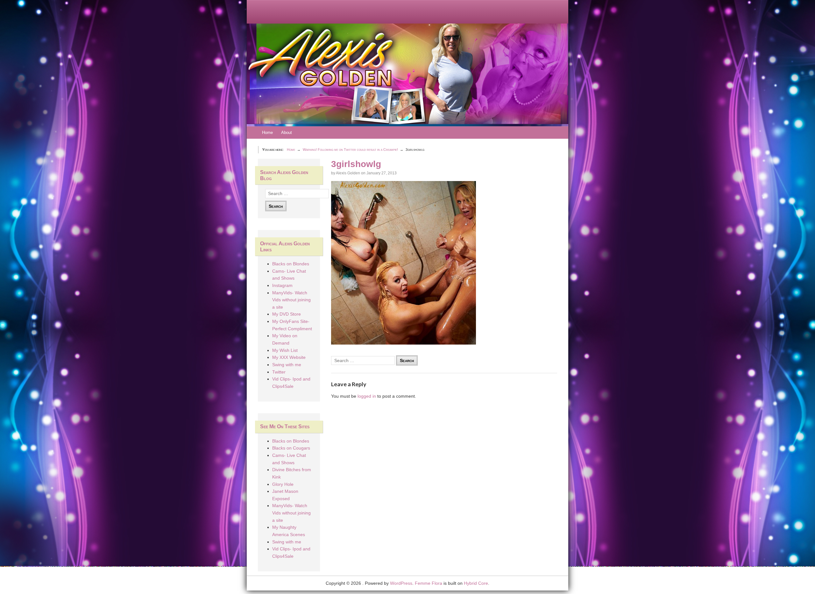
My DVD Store (286, 314)
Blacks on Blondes (290, 263)
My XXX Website (289, 357)
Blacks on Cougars (291, 448)
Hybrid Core (476, 583)
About (286, 132)
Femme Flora (428, 583)
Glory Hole (283, 484)
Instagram (282, 285)
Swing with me (286, 364)
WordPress (401, 583)
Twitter (279, 371)
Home (267, 132)
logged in (367, 396)
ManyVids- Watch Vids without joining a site (291, 300)
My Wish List (285, 350)
